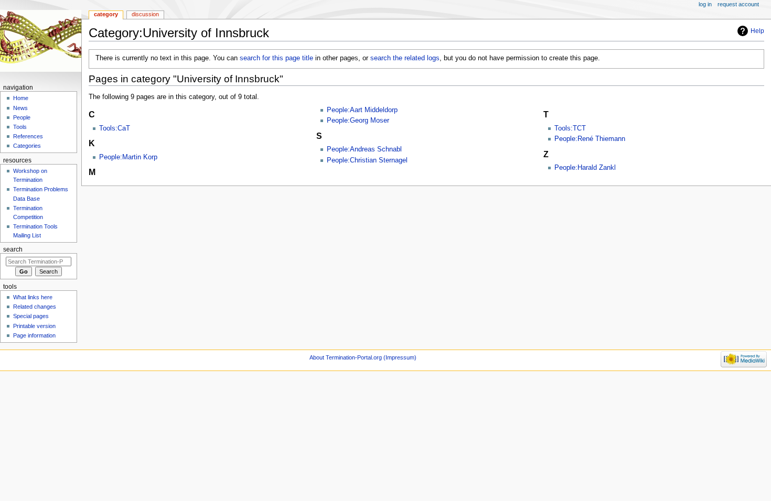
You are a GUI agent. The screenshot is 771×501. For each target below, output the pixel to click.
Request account (738, 4)
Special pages (31, 316)
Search (13, 249)
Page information (34, 335)
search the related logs (405, 58)
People (21, 117)
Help (757, 31)
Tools (20, 127)
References (28, 136)
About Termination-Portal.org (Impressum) (362, 357)
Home (20, 98)
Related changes (34, 306)
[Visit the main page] (40, 40)
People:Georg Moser (358, 120)
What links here (32, 297)
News (20, 108)
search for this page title (276, 58)
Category (106, 14)
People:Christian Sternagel (367, 160)
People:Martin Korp (128, 157)
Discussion (145, 14)
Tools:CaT (114, 128)
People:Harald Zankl (585, 167)
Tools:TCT (570, 128)
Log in (705, 4)
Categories (27, 146)
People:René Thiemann (589, 139)
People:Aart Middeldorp (362, 110)
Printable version (34, 326)
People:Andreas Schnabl (364, 149)
